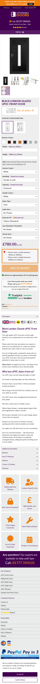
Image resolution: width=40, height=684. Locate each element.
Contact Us (4, 602)
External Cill (12, 218)
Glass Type (6, 201)
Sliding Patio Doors (7, 578)
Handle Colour (8, 193)
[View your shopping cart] (35, 8)
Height (12, 154)
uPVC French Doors (7, 575)
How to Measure (6, 632)
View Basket (29, 8)
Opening (12, 185)
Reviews (24, 27)
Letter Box (6, 209)
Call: (21, 21)
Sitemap (3, 636)
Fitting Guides (5, 609)
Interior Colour (8, 168)
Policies (3, 625)
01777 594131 (26, 284)
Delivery (6, 8)
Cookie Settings (20, 680)
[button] (18, 32)
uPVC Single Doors (7, 585)
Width (11, 147)
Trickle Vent (7, 234)
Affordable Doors (20, 14)
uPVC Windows (6, 589)
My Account (17, 8)
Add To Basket (20, 268)
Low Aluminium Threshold (12, 226)
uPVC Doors (30, 306)
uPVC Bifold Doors (7, 582)
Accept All (20, 674)
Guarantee (4, 622)
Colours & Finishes (7, 629)
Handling (13, 176)
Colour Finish (11, 306)
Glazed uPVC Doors (21, 306)
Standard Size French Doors (9, 592)
